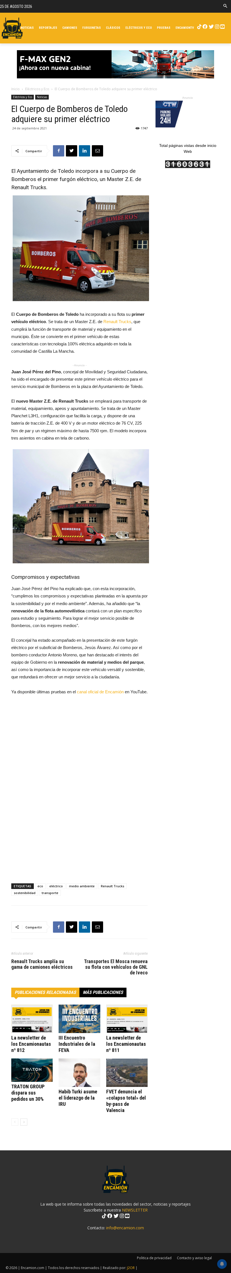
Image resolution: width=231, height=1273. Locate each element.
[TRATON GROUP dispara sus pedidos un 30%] (32, 1070)
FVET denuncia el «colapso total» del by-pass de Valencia (126, 1101)
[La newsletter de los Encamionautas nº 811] (127, 1019)
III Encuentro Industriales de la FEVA (77, 1044)
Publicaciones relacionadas (45, 992)
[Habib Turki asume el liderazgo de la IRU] (79, 1072)
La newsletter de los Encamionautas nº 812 (31, 1044)
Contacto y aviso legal (194, 1258)
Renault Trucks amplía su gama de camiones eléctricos (42, 964)
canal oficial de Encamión (100, 691)
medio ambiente (82, 886)
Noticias (42, 97)
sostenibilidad (24, 893)
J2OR (131, 1267)
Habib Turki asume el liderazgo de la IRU (78, 1098)
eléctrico (56, 886)
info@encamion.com (125, 1227)
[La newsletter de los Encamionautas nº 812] (32, 1019)
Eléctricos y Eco (37, 89)
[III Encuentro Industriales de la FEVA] (79, 1019)
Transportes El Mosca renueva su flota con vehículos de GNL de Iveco (116, 967)
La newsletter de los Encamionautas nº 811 (126, 1044)
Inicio (15, 89)
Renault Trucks (117, 321)
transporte (50, 893)
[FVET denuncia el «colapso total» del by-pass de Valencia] (127, 1072)
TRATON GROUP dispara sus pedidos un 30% (28, 1093)
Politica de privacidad (154, 1258)
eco (40, 886)
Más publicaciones (103, 992)
